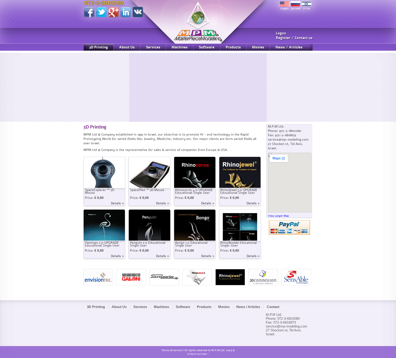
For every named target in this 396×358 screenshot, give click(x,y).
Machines (180, 47)
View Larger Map (278, 216)
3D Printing (98, 47)
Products (233, 47)
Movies (258, 47)
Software (206, 47)
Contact (273, 307)
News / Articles (288, 47)
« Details (117, 203)
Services (153, 47)
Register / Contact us (294, 38)
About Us (127, 47)
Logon (281, 33)
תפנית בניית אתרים (196, 354)
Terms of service (171, 350)
